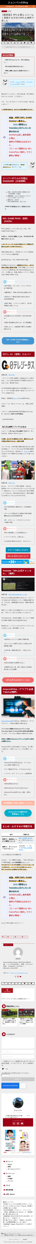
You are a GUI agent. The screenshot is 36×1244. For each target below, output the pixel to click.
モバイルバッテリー (14, 1169)
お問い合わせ (10, 1194)
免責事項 (25, 1239)
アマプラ (25, 937)
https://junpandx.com (19, 973)
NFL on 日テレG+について (18, 556)
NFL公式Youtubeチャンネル (18, 594)
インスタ (14, 84)
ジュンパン (19, 82)
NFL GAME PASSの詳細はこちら (17, 341)
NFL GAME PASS (25, 838)
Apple (10, 1164)
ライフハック (10, 1173)
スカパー (15, 398)
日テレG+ (12, 375)
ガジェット (9, 1161)
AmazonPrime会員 (7, 721)
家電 (9, 1166)
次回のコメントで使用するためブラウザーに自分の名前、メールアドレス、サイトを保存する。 (18, 1063)
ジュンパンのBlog (18, 2)
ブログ (8, 1185)
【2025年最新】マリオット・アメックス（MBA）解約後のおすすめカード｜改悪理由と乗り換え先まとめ (17, 1212)
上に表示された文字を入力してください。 (16, 1073)
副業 (9, 1176)
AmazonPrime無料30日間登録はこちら (18, 813)
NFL (4, 937)
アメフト (4, 11)
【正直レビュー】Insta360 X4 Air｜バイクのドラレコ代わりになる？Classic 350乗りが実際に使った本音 (18, 1206)
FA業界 (10, 1178)
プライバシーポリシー (14, 1239)
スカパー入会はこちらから (18, 550)
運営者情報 (9, 1190)
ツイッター (29, 82)
